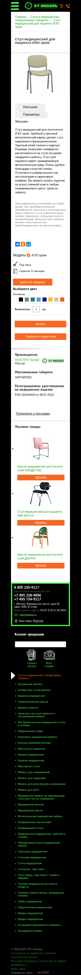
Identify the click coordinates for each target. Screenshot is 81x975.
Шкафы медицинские (30, 919)
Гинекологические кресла (33, 701)
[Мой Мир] (28, 244)
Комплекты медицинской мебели (37, 737)
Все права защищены (24, 961)
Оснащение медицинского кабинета (39, 924)
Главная (20, 16)
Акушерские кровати (30, 684)
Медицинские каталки (31, 804)
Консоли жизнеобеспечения (34, 742)
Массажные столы (29, 766)
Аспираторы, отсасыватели (34, 690)
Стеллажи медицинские (32, 857)
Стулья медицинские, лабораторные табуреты (37, 18)
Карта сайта (18, 968)
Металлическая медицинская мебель (40, 816)
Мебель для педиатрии (32, 778)
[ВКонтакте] (17, 244)
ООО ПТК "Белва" (27, 359)
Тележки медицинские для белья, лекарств (38, 885)
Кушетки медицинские (31, 760)
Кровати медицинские (31, 754)
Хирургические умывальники (35, 907)
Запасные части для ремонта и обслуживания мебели (36, 715)
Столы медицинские (30, 863)
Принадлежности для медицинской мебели (39, 844)
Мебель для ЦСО (28, 789)
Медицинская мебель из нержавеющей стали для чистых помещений (41, 797)
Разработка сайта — (23, 972)
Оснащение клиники (30, 930)
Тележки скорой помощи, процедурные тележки (41, 894)
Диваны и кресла (28, 707)
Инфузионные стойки (30, 731)
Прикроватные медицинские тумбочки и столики (41, 835)
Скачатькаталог (32, 665)
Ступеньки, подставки (31, 869)
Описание (30, 107)
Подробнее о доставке (33, 413)
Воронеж (38, 620)
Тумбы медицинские (30, 901)
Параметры (31, 114)
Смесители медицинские (32, 851)
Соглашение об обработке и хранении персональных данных (33, 955)
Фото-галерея (49, 665)
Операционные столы (30, 828)
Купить (40, 477)
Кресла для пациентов (31, 748)
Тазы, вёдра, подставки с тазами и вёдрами (38, 876)
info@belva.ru (19, 964)
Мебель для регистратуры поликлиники (41, 784)
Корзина (63, 6)
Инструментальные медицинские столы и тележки (41, 724)
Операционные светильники (34, 822)
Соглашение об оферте (52, 961)
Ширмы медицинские (30, 913)
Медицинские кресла (30, 810)
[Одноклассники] (23, 244)
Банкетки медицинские (31, 695)
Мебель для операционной (34, 772)
